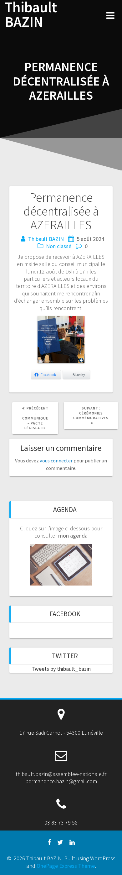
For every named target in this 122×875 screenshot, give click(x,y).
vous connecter (56, 460)
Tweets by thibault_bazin (61, 668)
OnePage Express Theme (66, 865)
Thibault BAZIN (31, 14)
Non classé (58, 246)
